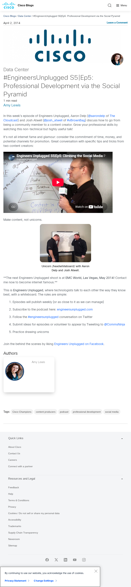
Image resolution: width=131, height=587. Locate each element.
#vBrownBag (76, 120)
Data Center (24, 16)
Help (10, 494)
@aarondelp (96, 116)
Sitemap (12, 545)
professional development (87, 411)
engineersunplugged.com (75, 309)
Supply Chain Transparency (23, 532)
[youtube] (74, 560)
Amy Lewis (11, 105)
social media (112, 411)
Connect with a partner (20, 466)
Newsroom (14, 539)
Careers (12, 460)
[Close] (96, 571)
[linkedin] (65, 560)
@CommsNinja (114, 324)
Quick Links (15, 438)
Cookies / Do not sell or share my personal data (34, 513)
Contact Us (14, 453)
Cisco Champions (21, 411)
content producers (45, 411)
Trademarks (14, 526)
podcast (64, 411)
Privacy (12, 506)
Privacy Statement (15, 580)
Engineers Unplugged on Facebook (79, 344)
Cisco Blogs (26, 5)
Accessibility (14, 519)
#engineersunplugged (43, 317)
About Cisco (14, 447)
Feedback (13, 487)
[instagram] (84, 560)
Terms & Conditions (18, 500)
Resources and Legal (21, 478)
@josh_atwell (53, 120)
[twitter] (56, 560)
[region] (50, 577)
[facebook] (47, 560)
